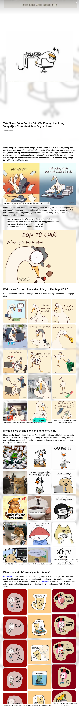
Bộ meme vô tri (9, 576)
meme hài (45, 581)
